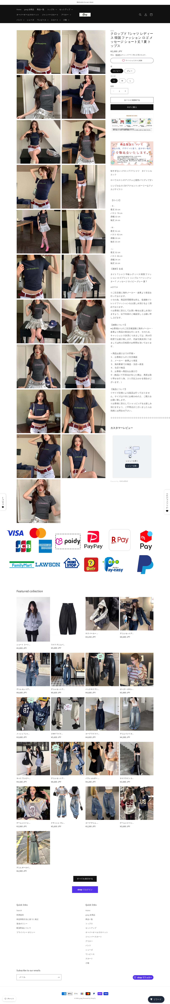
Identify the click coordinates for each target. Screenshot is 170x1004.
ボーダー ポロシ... (127, 689)
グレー (130, 71)
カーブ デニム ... (91, 823)
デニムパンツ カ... (127, 734)
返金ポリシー (22, 923)
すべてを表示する (85, 879)
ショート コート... (23, 645)
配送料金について (24, 928)
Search (19, 910)
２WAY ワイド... (57, 734)
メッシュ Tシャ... (23, 734)
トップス (89, 923)
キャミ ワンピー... (23, 778)
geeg (81, 998)
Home (87, 910)
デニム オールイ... (23, 868)
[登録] (58, 977)
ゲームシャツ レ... (23, 823)
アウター (89, 941)
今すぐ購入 (132, 107)
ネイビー (117, 71)
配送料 (118, 55)
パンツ (88, 945)
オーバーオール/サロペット (96, 932)
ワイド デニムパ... (58, 645)
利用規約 (20, 915)
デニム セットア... (127, 634)
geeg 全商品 (90, 915)
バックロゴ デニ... (92, 689)
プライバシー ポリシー (26, 932)
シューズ (89, 950)
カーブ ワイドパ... (92, 734)
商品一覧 (89, 919)
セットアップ (90, 928)
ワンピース (90, 954)
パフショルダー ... (92, 778)
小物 (87, 963)
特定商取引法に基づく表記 (27, 919)
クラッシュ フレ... (58, 823)
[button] (52, 9)
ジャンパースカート (93, 937)
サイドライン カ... (127, 778)
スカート (89, 959)
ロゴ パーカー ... (91, 634)
